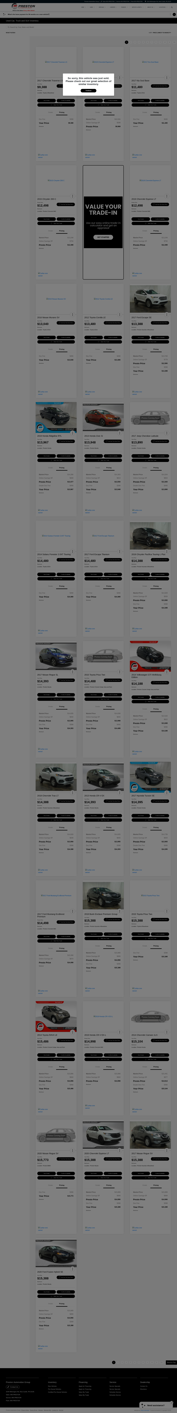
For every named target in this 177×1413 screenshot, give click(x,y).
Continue (88, 90)
